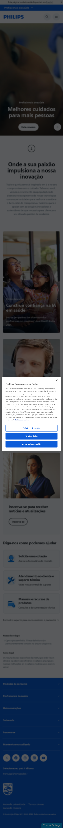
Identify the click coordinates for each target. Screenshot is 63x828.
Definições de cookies (31, 428)
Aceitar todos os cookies (31, 444)
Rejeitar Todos (32, 436)
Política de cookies (22, 420)
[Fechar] (56, 380)
